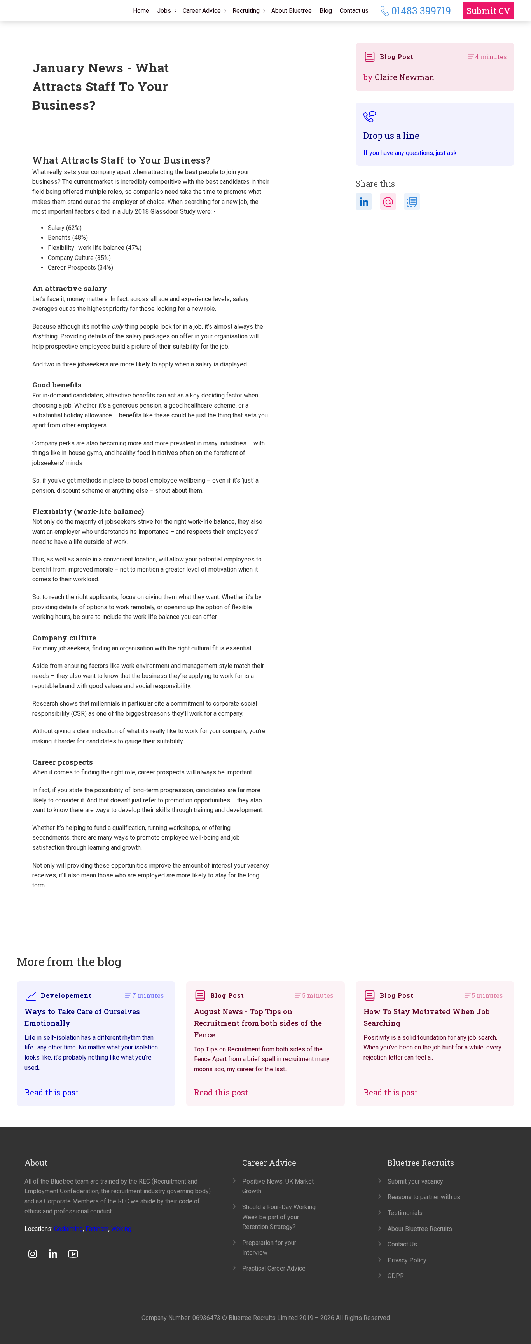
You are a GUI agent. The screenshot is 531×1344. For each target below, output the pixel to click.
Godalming (68, 1228)
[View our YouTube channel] (73, 1254)
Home (141, 10)
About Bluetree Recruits (420, 1228)
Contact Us (402, 1244)
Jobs (164, 10)
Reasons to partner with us (424, 1197)
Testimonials (405, 1213)
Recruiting (246, 10)
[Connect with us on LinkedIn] (53, 1254)
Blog (326, 10)
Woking (121, 1228)
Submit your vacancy (415, 1181)
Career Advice (202, 10)
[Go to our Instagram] (32, 1254)
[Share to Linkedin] (364, 202)
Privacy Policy (407, 1260)
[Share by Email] (388, 202)
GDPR (396, 1276)
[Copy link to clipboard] (412, 202)
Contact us (354, 10)
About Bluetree (291, 10)
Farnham (97, 1228)
